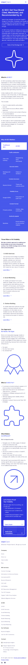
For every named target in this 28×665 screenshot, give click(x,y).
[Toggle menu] (26, 2)
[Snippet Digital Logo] (6, 2)
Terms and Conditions (20, 658)
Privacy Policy (5, 660)
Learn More (6, 270)
